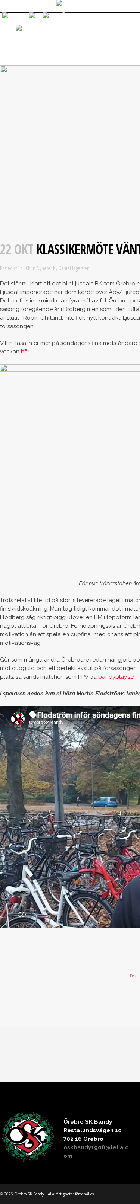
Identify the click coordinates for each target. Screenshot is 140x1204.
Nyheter (44, 268)
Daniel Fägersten (74, 268)
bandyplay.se (116, 676)
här (25, 351)
